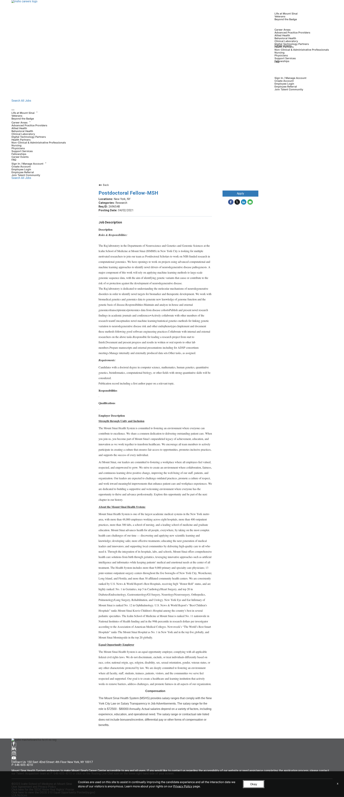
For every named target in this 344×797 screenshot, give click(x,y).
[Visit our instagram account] (13, 754)
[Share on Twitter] (237, 202)
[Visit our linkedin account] (13, 749)
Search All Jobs (21, 100)
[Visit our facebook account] (13, 745)
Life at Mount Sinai (286, 13)
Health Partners (21, 139)
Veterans (279, 16)
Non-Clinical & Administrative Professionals (301, 49)
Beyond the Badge (285, 19)
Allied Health (282, 35)
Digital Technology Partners (291, 43)
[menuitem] (172, 115)
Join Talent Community (288, 89)
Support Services (285, 58)
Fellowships (281, 61)
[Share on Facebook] (231, 202)
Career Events (283, 45)
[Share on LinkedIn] (243, 202)
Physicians (281, 55)
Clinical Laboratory (286, 41)
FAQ (276, 61)
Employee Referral (285, 86)
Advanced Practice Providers (292, 32)
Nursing (279, 52)
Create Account (284, 80)
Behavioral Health (285, 38)
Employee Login (284, 83)
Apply (240, 193)
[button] (172, 112)
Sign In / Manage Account (290, 77)
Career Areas (282, 29)
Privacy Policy (182, 786)
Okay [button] (253, 784)
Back (106, 185)
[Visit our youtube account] (13, 759)
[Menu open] (12, 109)
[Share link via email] (250, 202)
